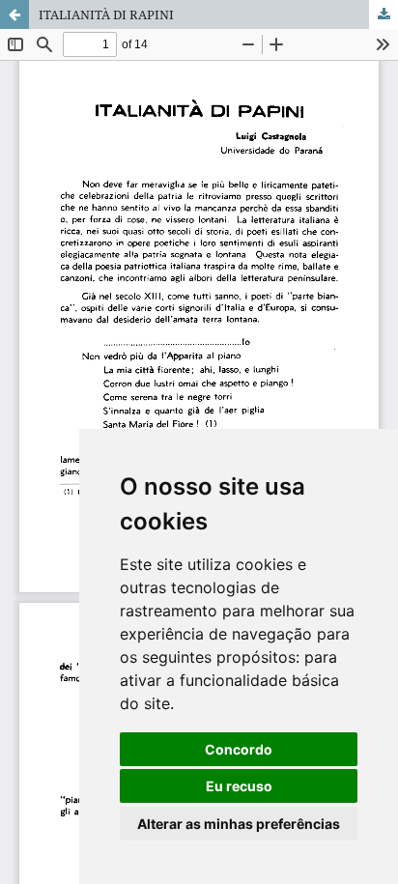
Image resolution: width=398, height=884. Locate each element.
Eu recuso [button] (239, 786)
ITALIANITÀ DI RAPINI (106, 14)
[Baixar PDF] (383, 14)
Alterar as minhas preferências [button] (238, 823)
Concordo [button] (238, 749)
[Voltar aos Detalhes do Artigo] (14, 14)
